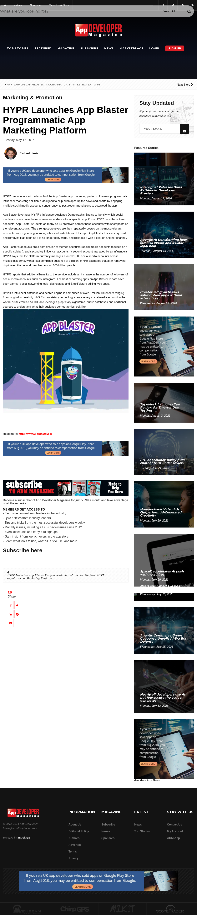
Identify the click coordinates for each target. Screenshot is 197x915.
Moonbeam (24, 837)
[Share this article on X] (17, 605)
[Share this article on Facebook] (10, 605)
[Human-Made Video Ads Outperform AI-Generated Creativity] (164, 504)
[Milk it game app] (122, 909)
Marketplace (131, 48)
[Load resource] (66, 174)
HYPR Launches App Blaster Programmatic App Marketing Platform (51, 575)
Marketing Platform (39, 578)
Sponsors (107, 838)
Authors (73, 838)
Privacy (73, 858)
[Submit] (189, 11)
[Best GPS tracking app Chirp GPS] (75, 909)
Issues (105, 831)
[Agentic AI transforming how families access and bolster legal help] (164, 234)
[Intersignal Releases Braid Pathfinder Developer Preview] (164, 178)
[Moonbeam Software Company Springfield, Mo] (27, 909)
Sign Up (174, 48)
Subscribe (89, 48)
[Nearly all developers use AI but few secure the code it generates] (164, 686)
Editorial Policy (78, 831)
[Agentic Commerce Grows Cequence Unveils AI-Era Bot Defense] (164, 630)
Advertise (74, 844)
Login (154, 48)
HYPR (101, 575)
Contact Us (174, 824)
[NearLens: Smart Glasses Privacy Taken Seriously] (164, 596)
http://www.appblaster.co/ (35, 433)
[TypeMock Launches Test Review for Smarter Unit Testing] (164, 402)
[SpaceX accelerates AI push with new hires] (164, 559)
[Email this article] (10, 623)
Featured (43, 48)
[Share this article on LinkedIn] (10, 614)
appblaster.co (16, 578)
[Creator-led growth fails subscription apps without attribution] (164, 287)
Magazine (66, 48)
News (109, 48)
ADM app (173, 838)
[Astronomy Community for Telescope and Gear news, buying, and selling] (170, 909)
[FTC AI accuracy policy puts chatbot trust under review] (164, 451)
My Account (175, 831)
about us (74, 824)
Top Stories (18, 48)
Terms (72, 851)
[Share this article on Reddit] (17, 614)
